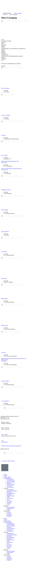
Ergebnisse (9, 483)
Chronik (9, 503)
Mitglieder (9, 516)
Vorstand (9, 512)
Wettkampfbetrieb (8, 478)
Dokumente (9, 494)
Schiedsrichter (10, 508)
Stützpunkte (9, 485)
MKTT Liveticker (11, 482)
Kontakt (3, 445)
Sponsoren (9, 502)
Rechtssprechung (10, 493)
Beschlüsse (9, 492)
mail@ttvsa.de (4, 442)
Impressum (18, 445)
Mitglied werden (10, 496)
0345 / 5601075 (4, 434)
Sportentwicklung (11, 507)
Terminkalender (10, 479)
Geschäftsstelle (10, 489)
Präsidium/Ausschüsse (12, 490)
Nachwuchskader (11, 484)
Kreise (8, 497)
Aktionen (9, 513)
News (8, 499)
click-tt (5, 475)
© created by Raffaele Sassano (8, 461)
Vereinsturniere (10, 487)
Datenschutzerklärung (10, 445)
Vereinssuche (10, 498)
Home (5, 474)
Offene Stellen (7, 477)
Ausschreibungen (11, 480)
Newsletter (9, 501)
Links (8, 504)
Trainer (8, 509)
